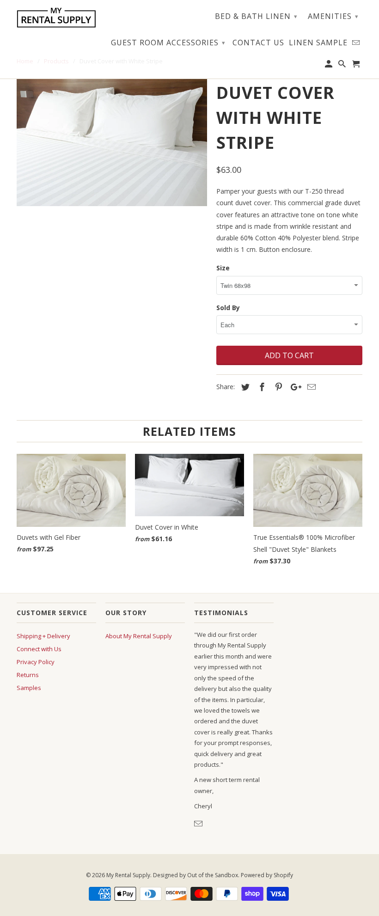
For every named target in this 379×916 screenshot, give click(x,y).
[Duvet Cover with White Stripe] (112, 142)
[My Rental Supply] (56, 17)
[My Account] (329, 66)
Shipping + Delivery (43, 636)
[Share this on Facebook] (260, 386)
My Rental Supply (128, 875)
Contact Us (258, 43)
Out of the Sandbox (212, 875)
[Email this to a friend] (310, 386)
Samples (29, 688)
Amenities (333, 16)
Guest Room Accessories (168, 42)
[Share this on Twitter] (244, 386)
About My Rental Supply (138, 636)
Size (223, 267)
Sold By (228, 307)
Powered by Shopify (267, 875)
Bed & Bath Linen (256, 16)
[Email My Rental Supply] (199, 823)
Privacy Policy (36, 662)
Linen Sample (318, 43)
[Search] (342, 66)
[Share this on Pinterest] (277, 386)
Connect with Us (39, 649)
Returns (28, 675)
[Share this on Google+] (293, 386)
